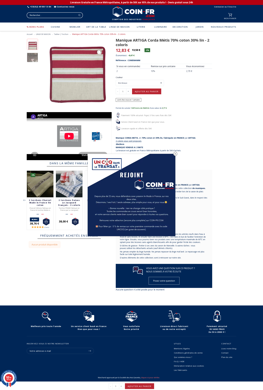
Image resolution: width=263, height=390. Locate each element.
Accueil (29, 34)
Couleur (119, 77)
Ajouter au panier (146, 91)
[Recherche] (79, 15)
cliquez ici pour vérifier (150, 377)
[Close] (175, 154)
